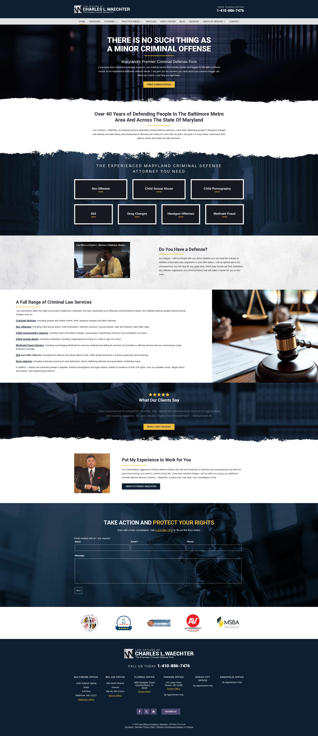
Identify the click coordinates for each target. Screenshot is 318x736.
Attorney (109, 21)
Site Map (138, 727)
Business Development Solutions (170, 727)
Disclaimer (129, 727)
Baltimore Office (86, 699)
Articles (151, 21)
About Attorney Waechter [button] (141, 486)
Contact (234, 21)
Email (134, 541)
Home (82, 21)
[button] (75, 413)
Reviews (194, 21)
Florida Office (144, 691)
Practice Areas (131, 21)
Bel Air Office (115, 695)
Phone (190, 541)
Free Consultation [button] (159, 84)
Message (79, 555)
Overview (94, 21)
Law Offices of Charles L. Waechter (153, 724)
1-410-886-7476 (230, 10)
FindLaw (190, 727)
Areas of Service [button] (213, 21)
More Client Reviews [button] (159, 427)
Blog (182, 21)
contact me (222, 473)
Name (78, 541)
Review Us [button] (171, 712)
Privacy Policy (149, 727)
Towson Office (173, 689)
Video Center (168, 21)
